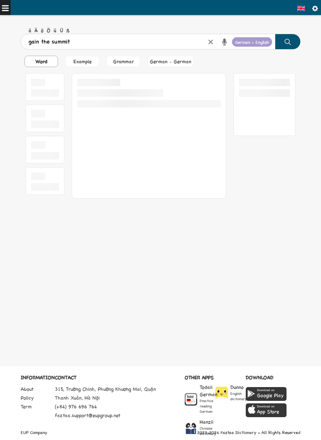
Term (26, 406)
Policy (27, 397)
